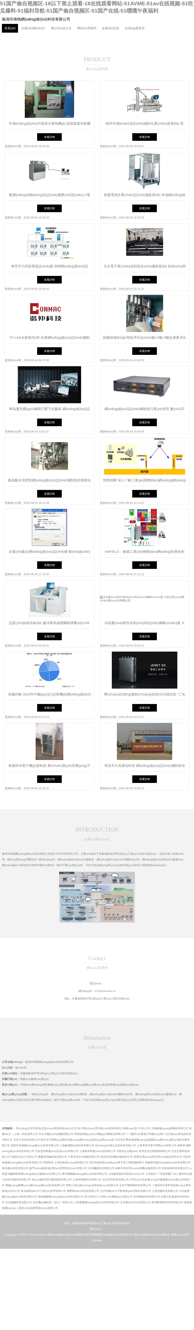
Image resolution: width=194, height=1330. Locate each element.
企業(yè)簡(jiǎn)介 (33, 28)
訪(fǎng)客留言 (135, 28)
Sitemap (97, 1240)
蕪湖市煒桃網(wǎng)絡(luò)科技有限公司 (36, 19)
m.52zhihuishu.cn (105, 990)
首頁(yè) (10, 28)
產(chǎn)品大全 (61, 28)
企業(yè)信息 (110, 28)
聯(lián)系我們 (86, 28)
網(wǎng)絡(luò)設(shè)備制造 (66, 1234)
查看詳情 (49, 137)
